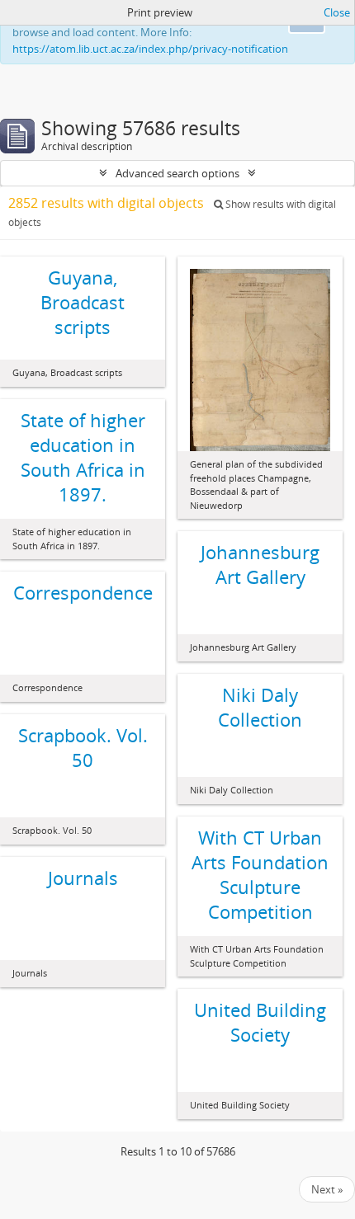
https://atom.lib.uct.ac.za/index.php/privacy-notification (150, 48)
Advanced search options (177, 173)
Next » (327, 1189)
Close (337, 12)
